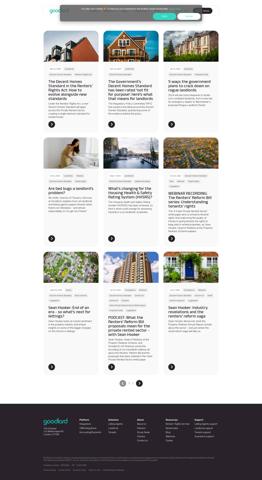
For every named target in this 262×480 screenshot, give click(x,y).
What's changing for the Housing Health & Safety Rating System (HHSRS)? (130, 192)
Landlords (113, 428)
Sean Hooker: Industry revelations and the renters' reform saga (188, 311)
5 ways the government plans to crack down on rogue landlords (189, 85)
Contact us (142, 440)
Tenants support (203, 432)
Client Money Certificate (113, 470)
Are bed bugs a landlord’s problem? (70, 190)
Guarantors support (204, 436)
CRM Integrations (87, 428)
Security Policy (79, 470)
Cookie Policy (64, 470)
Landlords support (204, 428)
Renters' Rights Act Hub (177, 424)
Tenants (112, 432)
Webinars (170, 436)
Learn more (174, 8)
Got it (164, 16)
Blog (168, 432)
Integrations (85, 424)
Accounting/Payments (90, 432)
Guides (169, 440)
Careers (141, 436)
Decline (189, 16)
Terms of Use (94, 470)
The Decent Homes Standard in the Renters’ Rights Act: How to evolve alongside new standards (70, 90)
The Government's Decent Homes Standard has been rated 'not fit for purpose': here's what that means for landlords (130, 90)
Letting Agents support (206, 424)
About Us (141, 424)
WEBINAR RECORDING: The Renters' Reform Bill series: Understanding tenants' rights (190, 199)
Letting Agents (115, 424)
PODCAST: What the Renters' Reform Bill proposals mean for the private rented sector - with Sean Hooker (129, 326)
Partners (141, 428)
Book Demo (202, 10)
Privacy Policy (50, 470)
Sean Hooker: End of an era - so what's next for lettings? (69, 311)
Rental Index (172, 428)
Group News (143, 432)
